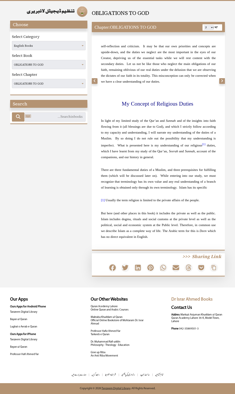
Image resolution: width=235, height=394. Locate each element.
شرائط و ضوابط (110, 374)
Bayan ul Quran (18, 319)
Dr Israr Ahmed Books (192, 299)
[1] (103, 200)
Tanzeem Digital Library (23, 312)
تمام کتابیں (159, 374)
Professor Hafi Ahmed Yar (24, 354)
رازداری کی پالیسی (128, 374)
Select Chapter (24, 74)
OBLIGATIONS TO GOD (120, 13)
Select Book (22, 55)
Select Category (26, 36)
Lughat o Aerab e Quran (23, 326)
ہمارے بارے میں (79, 374)
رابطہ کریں (96, 374)
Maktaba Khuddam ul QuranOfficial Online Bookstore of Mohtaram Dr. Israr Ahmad (117, 320)
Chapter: (102, 27)
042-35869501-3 (189, 328)
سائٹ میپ (145, 374)
